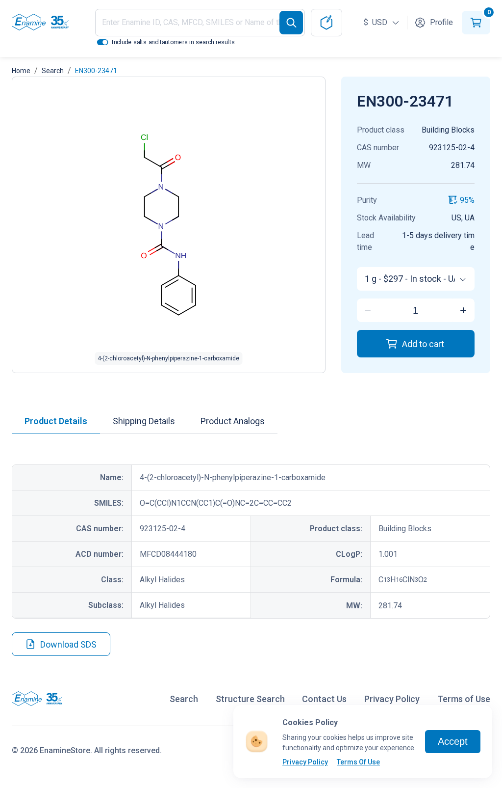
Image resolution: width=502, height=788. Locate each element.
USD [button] (376, 22)
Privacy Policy (305, 762)
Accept (453, 741)
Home (21, 71)
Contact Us (324, 699)
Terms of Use (463, 699)
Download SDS (68, 644)
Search (53, 71)
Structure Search (250, 699)
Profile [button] (441, 22)
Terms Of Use (358, 762)
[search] (291, 22)
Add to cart (423, 344)
